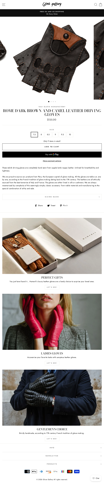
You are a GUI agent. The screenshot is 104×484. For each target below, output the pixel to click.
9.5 (62, 134)
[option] (52, 12)
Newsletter (52, 456)
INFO (52, 448)
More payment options (52, 160)
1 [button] (49, 101)
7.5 (34, 134)
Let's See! (52, 363)
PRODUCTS (52, 464)
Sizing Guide (52, 197)
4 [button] (55, 102)
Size (52, 130)
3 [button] (53, 102)
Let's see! (52, 287)
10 (70, 134)
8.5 (48, 134)
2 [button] (51, 102)
